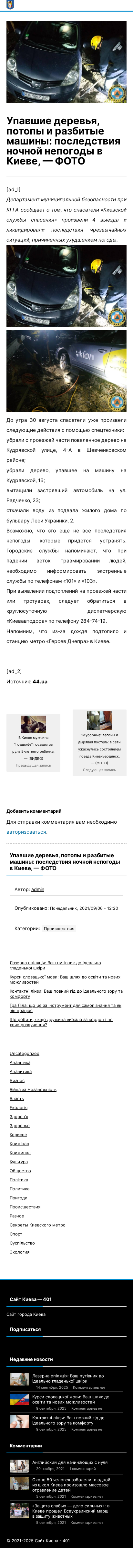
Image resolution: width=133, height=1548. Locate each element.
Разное (17, 1215)
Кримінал (19, 1143)
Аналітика (20, 1062)
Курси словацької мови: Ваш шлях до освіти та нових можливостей (70, 1399)
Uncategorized (24, 1053)
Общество (20, 1170)
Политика (19, 1188)
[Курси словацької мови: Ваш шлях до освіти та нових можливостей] (19, 1399)
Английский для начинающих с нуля (69, 1462)
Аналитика (21, 1071)
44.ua (40, 682)
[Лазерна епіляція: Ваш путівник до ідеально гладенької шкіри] (19, 1379)
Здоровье (20, 1125)
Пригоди (18, 1197)
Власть (17, 1098)
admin (37, 889)
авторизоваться (26, 832)
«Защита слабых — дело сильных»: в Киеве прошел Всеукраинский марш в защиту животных (70, 1511)
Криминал (20, 1152)
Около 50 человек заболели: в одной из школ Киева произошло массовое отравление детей (71, 1485)
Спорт (16, 1233)
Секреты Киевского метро (38, 1224)
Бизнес (17, 1080)
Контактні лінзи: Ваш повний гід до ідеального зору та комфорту (68, 1420)
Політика (19, 1179)
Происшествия (59, 928)
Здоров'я (19, 1116)
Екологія (18, 1107)
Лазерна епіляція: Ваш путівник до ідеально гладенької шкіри (68, 1378)
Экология (19, 1252)
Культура (19, 1161)
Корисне (18, 1134)
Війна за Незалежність (33, 1089)
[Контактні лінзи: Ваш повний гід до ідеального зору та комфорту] (19, 1421)
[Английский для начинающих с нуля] (19, 1466)
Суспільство (22, 1242)
